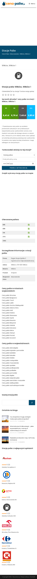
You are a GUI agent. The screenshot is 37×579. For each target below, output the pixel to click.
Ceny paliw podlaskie (9, 370)
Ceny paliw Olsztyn (8, 333)
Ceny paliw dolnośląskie (10, 348)
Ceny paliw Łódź (7, 310)
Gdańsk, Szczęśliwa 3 (8, 467)
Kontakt (32, 577)
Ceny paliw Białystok (9, 323)
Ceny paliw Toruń (8, 300)
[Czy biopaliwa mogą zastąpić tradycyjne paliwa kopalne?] (5, 419)
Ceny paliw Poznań (8, 335)
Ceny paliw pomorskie (9, 373)
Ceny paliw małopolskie (10, 360)
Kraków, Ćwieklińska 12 (9, 548)
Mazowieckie (14, 54)
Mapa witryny (25, 577)
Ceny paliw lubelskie (9, 353)
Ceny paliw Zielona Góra (10, 308)
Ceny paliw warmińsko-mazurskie (13, 380)
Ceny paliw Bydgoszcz (9, 298)
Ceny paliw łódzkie (8, 358)
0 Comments (21, 421)
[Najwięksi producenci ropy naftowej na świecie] (5, 440)
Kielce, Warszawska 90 (9, 500)
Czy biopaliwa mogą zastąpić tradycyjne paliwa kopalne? (20, 418)
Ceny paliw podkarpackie (10, 368)
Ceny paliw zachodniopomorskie (13, 385)
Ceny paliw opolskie (8, 365)
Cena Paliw (5, 54)
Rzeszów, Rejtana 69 (8, 483)
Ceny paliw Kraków (8, 313)
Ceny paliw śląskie (8, 375)
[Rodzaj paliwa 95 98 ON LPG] (18, 155)
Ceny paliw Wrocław (9, 295)
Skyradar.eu (16, 577)
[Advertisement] (18, 26)
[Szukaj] (32, 402)
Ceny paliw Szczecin (9, 338)
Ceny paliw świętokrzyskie (10, 378)
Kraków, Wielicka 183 (8, 565)
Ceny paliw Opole (8, 318)
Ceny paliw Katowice (9, 328)
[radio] (3, 95)
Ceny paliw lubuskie (8, 355)
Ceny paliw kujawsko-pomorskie (13, 350)
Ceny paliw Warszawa (9, 315)
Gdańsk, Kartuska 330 (9, 516)
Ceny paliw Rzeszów (8, 320)
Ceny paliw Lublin (8, 303)
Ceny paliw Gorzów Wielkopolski (12, 305)
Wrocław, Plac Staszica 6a (10, 532)
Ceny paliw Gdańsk (8, 325)
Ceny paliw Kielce (8, 330)
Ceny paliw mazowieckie (10, 363)
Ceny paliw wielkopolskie (10, 383)
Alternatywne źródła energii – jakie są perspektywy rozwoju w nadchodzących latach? (22, 428)
